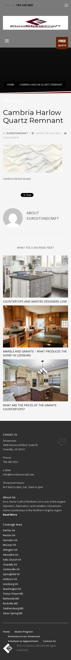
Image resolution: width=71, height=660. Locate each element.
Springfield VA (11, 574)
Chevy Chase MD (13, 593)
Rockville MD (10, 603)
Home (6, 631)
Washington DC (12, 589)
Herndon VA (10, 540)
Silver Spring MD (12, 613)
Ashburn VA (10, 579)
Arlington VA (10, 550)
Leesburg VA (10, 584)
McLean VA (9, 545)
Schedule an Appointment (23, 641)
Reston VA (9, 535)
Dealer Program (24, 631)
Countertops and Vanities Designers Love (35, 301)
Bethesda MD (11, 598)
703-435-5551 (24, 5)
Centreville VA (11, 569)
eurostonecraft (17, 133)
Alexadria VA (10, 554)
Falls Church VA (12, 559)
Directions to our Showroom (24, 636)
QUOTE (62, 43)
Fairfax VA (9, 530)
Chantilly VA (10, 564)
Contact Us (49, 641)
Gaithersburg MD (13, 608)
